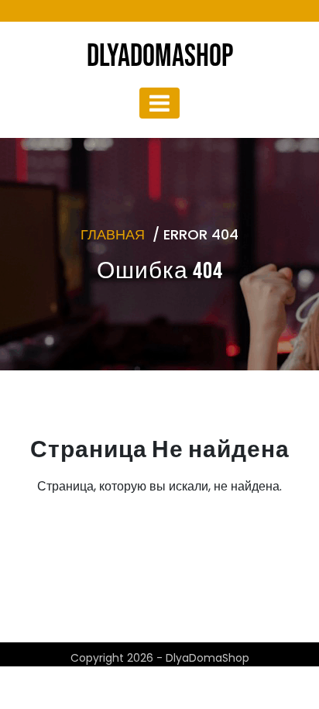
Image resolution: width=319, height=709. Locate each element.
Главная (113, 234)
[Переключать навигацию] (159, 103)
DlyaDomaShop (160, 56)
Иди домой (154, 561)
